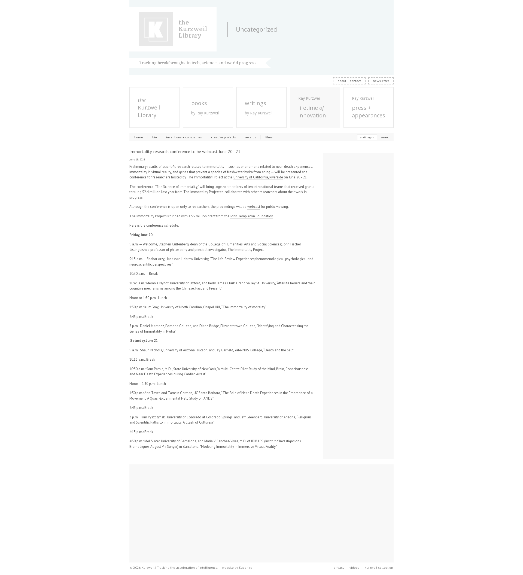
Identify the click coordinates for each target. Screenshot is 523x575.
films (269, 137)
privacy (339, 567)
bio (154, 137)
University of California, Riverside (258, 177)
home (138, 137)
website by (237, 567)
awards (250, 137)
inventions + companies (184, 137)
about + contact (349, 81)
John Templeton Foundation (251, 216)
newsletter (381, 81)
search (386, 137)
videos (354, 567)
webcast (253, 206)
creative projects (223, 137)
